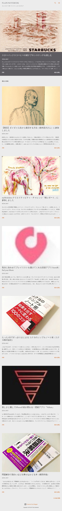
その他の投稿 (56, 498)
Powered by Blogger (32, 504)
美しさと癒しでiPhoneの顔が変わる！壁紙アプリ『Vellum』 (28, 407)
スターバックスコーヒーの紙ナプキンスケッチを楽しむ (27, 55)
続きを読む (57, 72)
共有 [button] (3, 72)
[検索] (55, 3)
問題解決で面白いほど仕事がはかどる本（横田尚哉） (25, 474)
